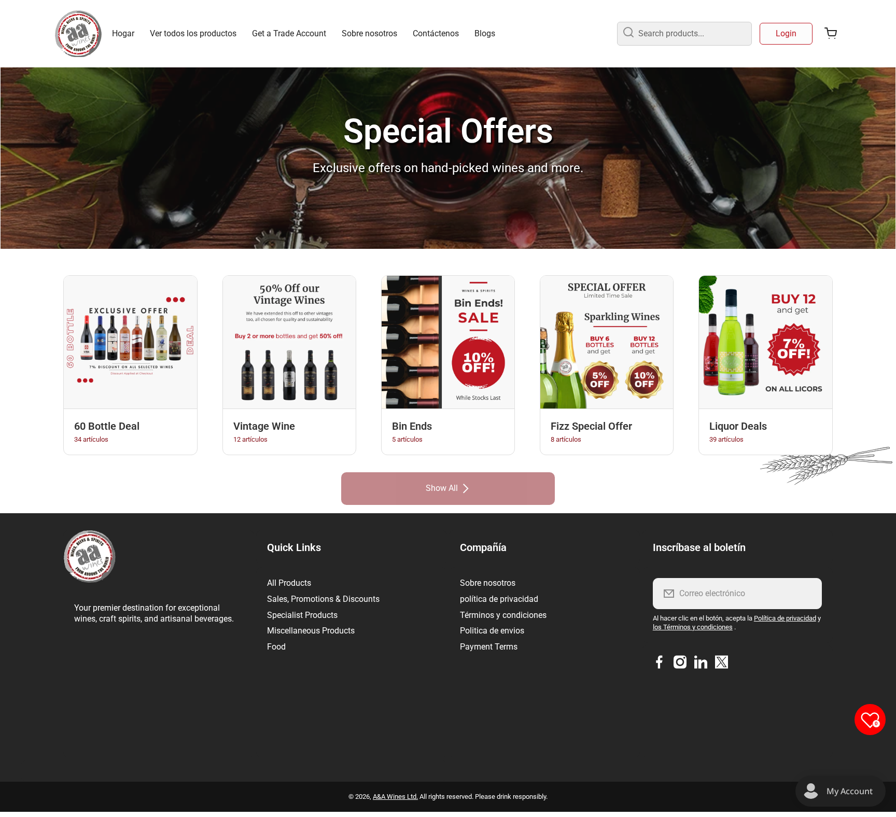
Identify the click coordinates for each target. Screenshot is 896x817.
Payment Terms (488, 647)
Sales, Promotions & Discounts (323, 599)
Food (276, 647)
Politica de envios (492, 631)
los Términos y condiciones (693, 627)
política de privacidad (499, 599)
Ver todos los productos (193, 33)
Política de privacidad (785, 618)
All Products (289, 583)
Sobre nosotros (369, 33)
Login (786, 33)
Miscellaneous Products (311, 631)
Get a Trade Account (289, 33)
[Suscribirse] (807, 593)
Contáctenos (436, 33)
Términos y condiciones (503, 615)
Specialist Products (302, 615)
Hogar (123, 33)
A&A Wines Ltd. (395, 796)
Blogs (484, 33)
